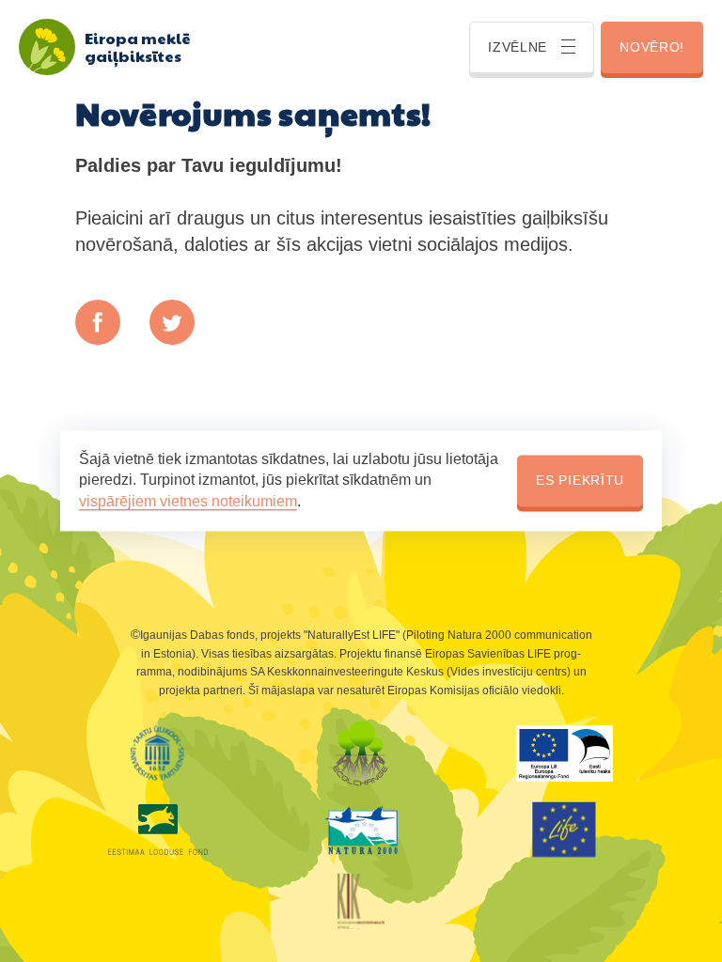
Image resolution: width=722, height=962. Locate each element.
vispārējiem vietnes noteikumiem (188, 501)
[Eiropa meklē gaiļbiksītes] (47, 47)
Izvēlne (517, 46)
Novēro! (652, 46)
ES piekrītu (580, 480)
